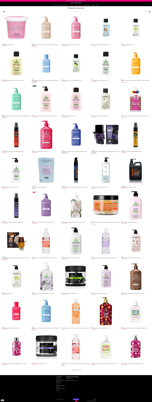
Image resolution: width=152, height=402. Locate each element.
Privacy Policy (71, 205)
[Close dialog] (91, 191)
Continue (68, 208)
